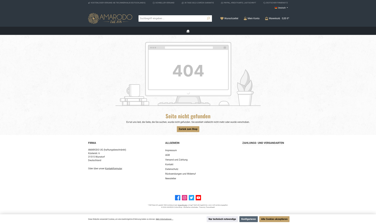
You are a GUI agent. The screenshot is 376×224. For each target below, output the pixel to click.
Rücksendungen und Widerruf (180, 173)
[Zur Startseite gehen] (110, 18)
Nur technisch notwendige (222, 219)
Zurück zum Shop (188, 129)
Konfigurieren (248, 219)
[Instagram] (184, 197)
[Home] (188, 31)
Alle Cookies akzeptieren (274, 219)
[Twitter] (191, 197)
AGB (167, 155)
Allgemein (172, 142)
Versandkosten (182, 205)
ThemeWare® (210, 207)
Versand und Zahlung (176, 159)
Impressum (171, 150)
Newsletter (170, 178)
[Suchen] (208, 18)
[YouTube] (198, 197)
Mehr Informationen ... (164, 219)
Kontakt (169, 164)
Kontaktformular (113, 168)
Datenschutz (171, 169)
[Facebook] (177, 197)
